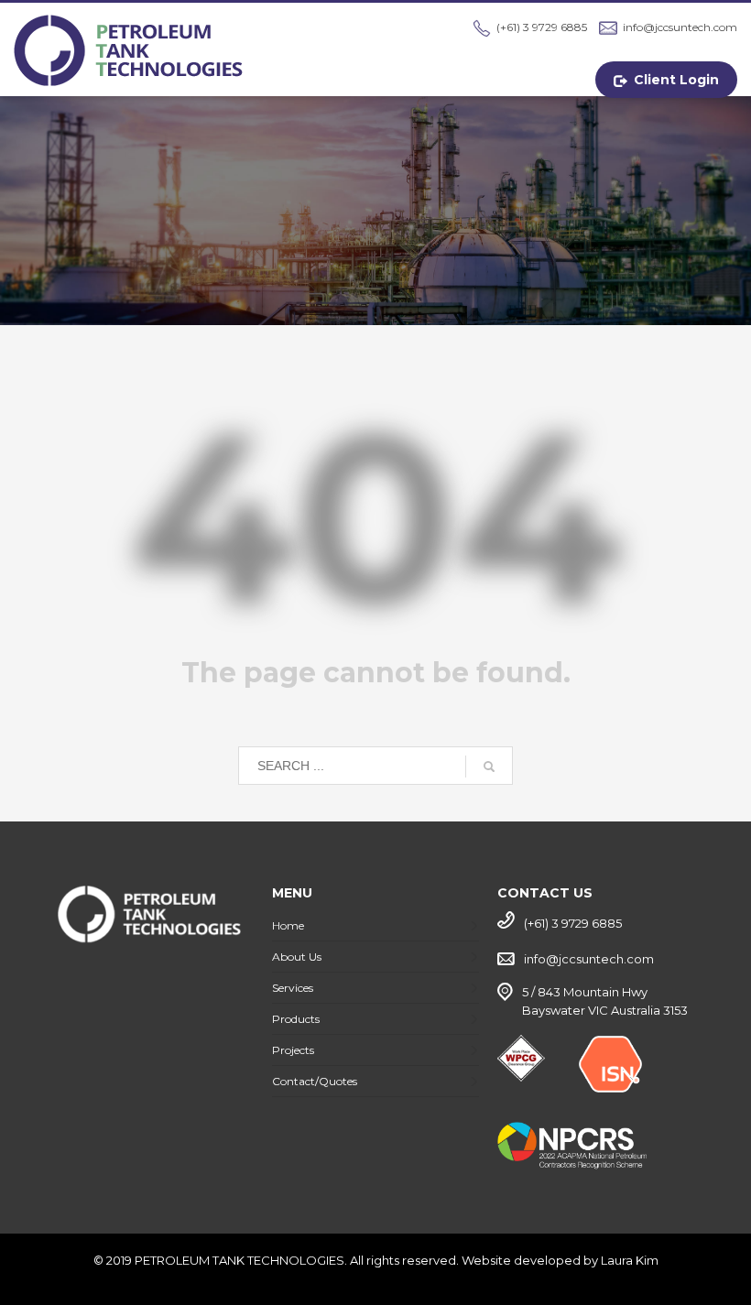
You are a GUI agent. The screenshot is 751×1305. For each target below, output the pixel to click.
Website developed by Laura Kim (560, 1260)
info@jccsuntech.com (680, 27)
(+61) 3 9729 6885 (541, 27)
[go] (489, 766)
